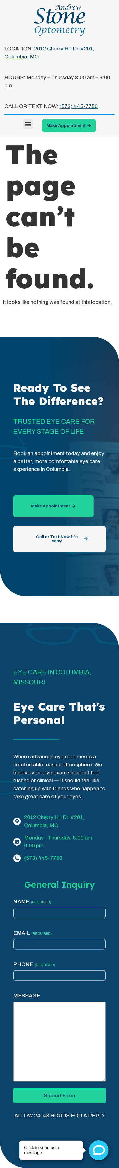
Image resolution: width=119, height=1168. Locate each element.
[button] (28, 124)
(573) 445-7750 (79, 106)
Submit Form (59, 1095)
